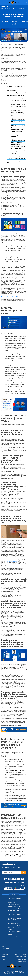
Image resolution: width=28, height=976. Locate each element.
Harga (3, 959)
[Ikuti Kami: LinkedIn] (6, 879)
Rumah (3, 6)
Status (3, 956)
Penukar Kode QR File (12, 937)
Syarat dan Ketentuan (20, 954)
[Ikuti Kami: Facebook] (18, 879)
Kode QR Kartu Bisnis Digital (14, 904)
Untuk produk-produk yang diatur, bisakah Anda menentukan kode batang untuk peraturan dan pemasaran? (18, 150)
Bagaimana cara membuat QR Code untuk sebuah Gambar (14, 910)
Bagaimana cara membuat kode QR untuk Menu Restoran (14, 933)
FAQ (3, 946)
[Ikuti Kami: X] (22, 879)
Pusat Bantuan (5, 950)
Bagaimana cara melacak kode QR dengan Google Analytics (14, 927)
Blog (8, 6)
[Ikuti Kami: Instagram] (14, 879)
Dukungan (22, 945)
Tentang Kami (5, 954)
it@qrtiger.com (22, 946)
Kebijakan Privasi (22, 959)
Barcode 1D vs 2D (17, 234)
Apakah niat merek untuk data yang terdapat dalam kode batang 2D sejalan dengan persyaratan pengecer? (18, 133)
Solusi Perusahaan (6, 958)
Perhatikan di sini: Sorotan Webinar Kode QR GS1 (13, 9)
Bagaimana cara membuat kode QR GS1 (12, 751)
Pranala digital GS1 (10, 179)
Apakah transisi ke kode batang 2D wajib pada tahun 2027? (18, 100)
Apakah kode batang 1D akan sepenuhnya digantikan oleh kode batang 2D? (18, 106)
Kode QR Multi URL (12, 902)
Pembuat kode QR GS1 (12, 561)
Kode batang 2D (12, 272)
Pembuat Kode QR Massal (14, 906)
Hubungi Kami (5, 948)
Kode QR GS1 (12, 355)
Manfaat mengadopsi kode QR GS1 (16, 93)
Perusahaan (6, 953)
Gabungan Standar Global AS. (9, 297)
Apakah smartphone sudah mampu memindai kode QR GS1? (18, 125)
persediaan (20, 393)
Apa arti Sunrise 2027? (13, 90)
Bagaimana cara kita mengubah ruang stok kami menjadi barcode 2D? (18, 119)
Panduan (5, 945)
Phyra (6, 21)
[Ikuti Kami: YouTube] (10, 879)
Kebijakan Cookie (22, 961)
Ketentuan (22, 953)
